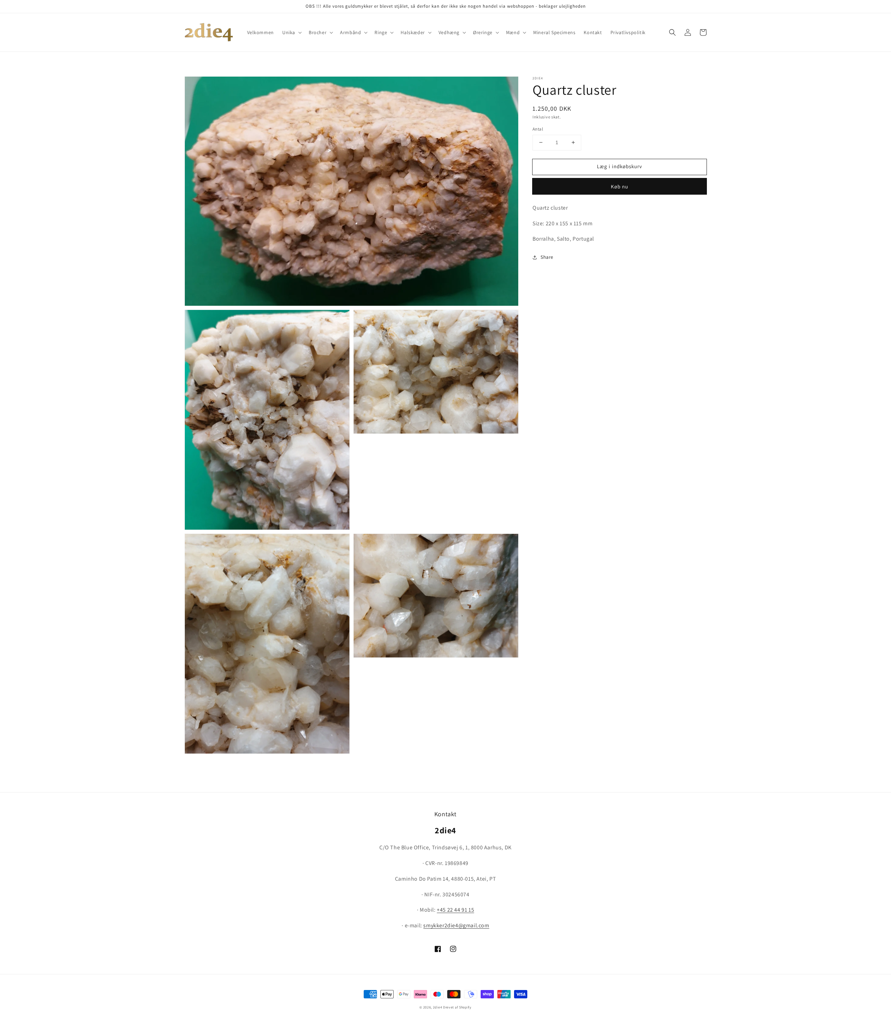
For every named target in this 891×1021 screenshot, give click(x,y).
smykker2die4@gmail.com (456, 925)
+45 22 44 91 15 (455, 909)
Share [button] (547, 257)
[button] (291, 32)
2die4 (437, 1007)
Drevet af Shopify (457, 1007)
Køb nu (619, 186)
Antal (538, 129)
